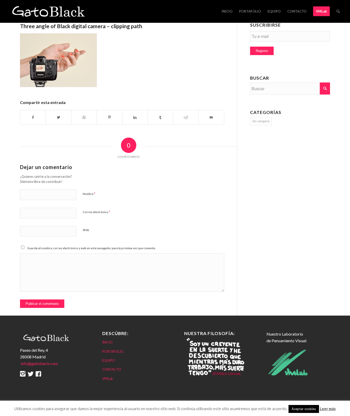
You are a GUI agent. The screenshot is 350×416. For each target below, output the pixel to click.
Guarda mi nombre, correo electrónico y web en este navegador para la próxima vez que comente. (91, 248)
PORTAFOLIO (112, 351)
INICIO (107, 342)
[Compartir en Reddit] (185, 117)
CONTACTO (111, 369)
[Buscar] (338, 11)
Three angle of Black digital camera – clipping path (81, 26)
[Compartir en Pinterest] (109, 117)
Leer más (328, 408)
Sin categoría (261, 121)
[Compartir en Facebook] (33, 117)
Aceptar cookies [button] (304, 409)
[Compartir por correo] (211, 117)
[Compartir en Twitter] (58, 117)
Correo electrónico (96, 212)
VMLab (107, 379)
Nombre (89, 194)
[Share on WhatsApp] (84, 117)
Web (86, 230)
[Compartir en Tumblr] (160, 117)
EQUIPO (108, 360)
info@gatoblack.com (39, 363)
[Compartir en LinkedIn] (135, 117)
